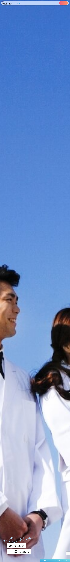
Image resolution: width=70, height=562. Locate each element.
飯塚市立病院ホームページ (63, 560)
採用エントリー (48, 560)
